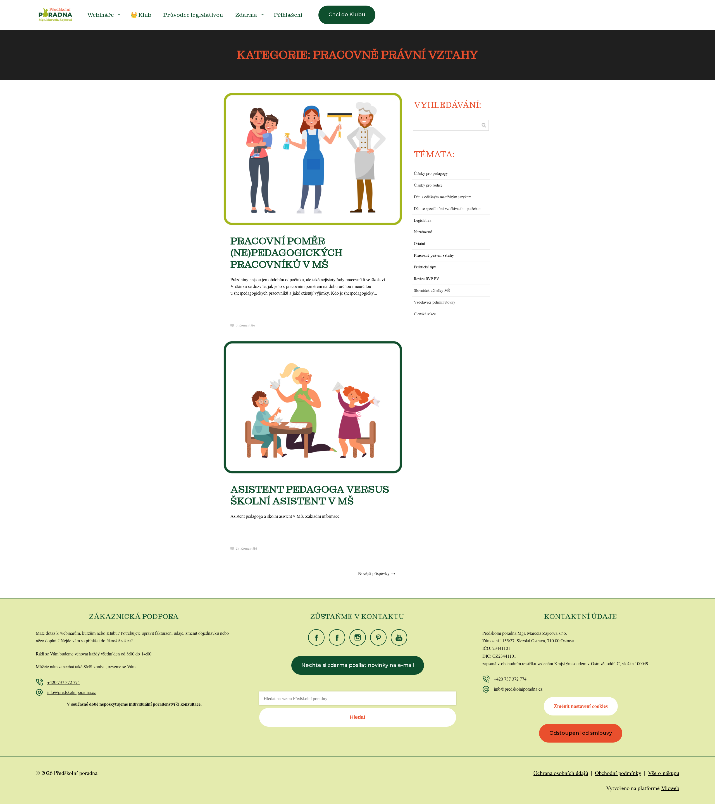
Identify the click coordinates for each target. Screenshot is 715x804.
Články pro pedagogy (431, 173)
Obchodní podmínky (618, 773)
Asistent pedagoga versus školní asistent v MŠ (309, 495)
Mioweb (670, 788)
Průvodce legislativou (193, 14)
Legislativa (422, 220)
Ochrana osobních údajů (560, 773)
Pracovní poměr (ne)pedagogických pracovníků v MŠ (286, 253)
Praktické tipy (425, 266)
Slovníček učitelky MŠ (432, 290)
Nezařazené (423, 231)
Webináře (100, 14)
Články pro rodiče (428, 185)
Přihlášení (288, 14)
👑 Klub (140, 14)
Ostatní (419, 243)
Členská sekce (425, 313)
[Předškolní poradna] (55, 15)
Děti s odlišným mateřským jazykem (442, 196)
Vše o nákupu (663, 773)
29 (246, 548)
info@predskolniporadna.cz (71, 692)
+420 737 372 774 (63, 682)
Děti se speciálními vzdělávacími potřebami (448, 208)
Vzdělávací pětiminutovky (434, 302)
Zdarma (246, 14)
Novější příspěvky (376, 573)
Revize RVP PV (426, 278)
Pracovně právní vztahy (434, 255)
